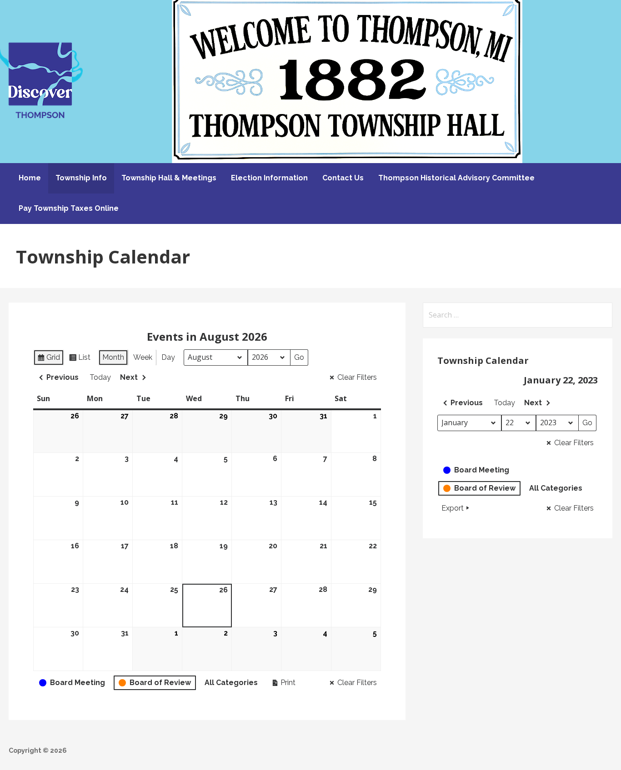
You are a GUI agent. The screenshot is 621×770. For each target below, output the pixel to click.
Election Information (269, 178)
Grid (50, 359)
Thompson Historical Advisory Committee (456, 178)
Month (113, 357)
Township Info (81, 178)
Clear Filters (357, 377)
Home (30, 178)
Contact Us (343, 178)
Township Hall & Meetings (168, 178)
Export (452, 508)
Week (142, 357)
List (82, 359)
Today (100, 377)
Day (168, 357)
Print (283, 684)
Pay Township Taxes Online (69, 208)
